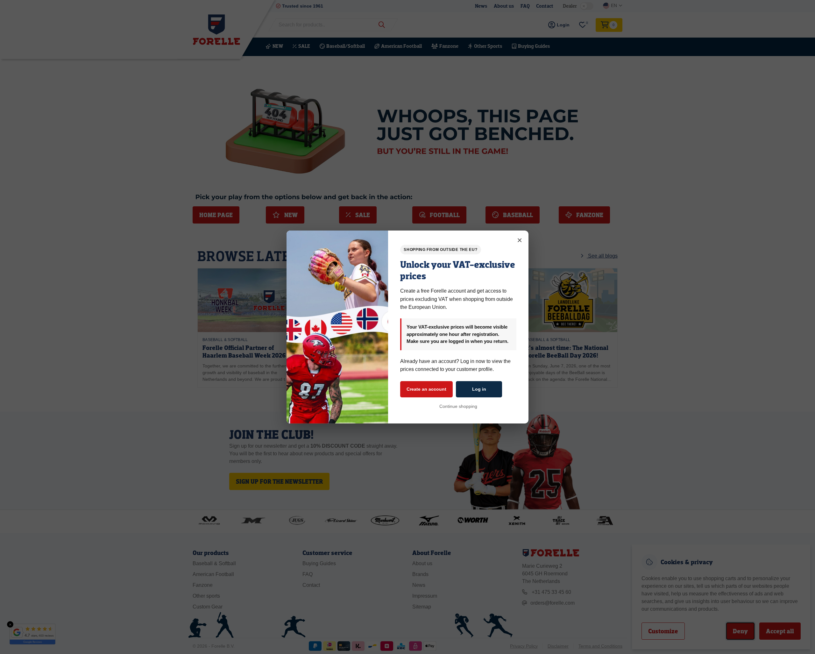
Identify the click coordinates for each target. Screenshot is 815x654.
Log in (479, 389)
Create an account (426, 389)
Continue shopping (458, 406)
